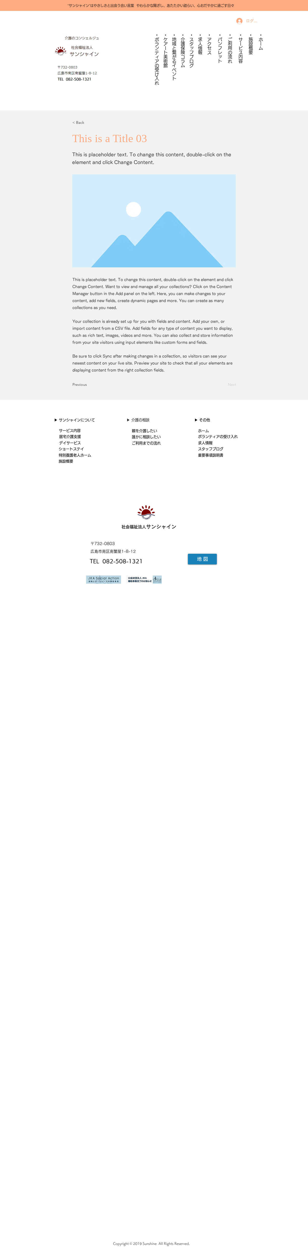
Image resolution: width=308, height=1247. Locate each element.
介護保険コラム (183, 52)
